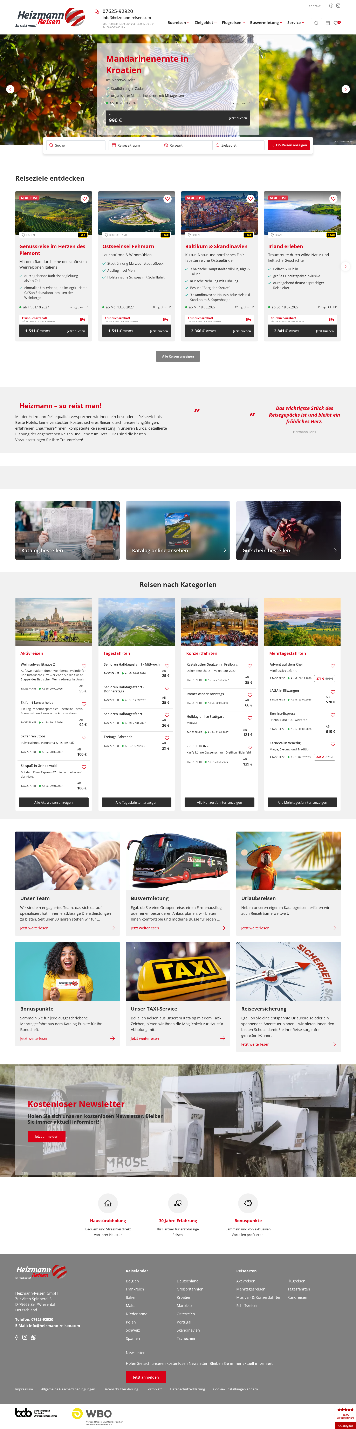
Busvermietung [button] (264, 22)
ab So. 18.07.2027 (285, 307)
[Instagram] (338, 5)
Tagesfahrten (298, 1289)
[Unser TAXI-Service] (178, 971)
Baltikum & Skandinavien (216, 246)
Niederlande (136, 1313)
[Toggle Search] (316, 23)
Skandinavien (188, 1330)
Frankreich (135, 1289)
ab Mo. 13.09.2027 (120, 307)
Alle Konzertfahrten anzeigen (219, 802)
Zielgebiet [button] (204, 22)
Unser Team (35, 898)
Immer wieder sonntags (205, 694)
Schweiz (133, 1330)
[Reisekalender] (327, 23)
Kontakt (314, 6)
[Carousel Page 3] (181, 132)
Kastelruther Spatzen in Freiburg (212, 664)
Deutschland (188, 1281)
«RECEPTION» (197, 746)
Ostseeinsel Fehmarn (128, 246)
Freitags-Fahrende (118, 737)
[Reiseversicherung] (288, 971)
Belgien (132, 1281)
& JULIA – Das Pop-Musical (159, 60)
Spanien (133, 1338)
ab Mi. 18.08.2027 (202, 307)
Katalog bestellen (42, 550)
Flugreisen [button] (231, 22)
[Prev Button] (10, 89)
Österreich (186, 1313)
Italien (131, 1297)
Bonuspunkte (36, 1008)
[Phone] (33, 1337)
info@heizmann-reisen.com (127, 17)
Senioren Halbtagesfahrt (123, 714)
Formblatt (154, 1389)
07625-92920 (118, 11)
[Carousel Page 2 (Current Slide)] (175, 132)
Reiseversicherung (264, 1008)
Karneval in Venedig (285, 743)
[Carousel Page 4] (187, 132)
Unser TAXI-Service (154, 1008)
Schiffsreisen (247, 1305)
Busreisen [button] (176, 22)
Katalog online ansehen (160, 550)
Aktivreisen (245, 1281)
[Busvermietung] (178, 861)
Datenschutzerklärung (120, 1389)
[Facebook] (331, 5)
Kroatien (184, 1297)
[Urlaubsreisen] (288, 861)
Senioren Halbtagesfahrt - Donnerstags (124, 689)
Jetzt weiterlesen (34, 927)
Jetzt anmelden (46, 1136)
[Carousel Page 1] (169, 132)
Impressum (24, 1389)
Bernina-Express (282, 713)
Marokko (184, 1305)
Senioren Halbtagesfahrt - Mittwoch (132, 664)
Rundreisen (297, 1297)
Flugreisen (296, 1281)
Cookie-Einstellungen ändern (235, 1389)
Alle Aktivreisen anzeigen (53, 802)
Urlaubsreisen (258, 898)
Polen (131, 1322)
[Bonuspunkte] (67, 971)
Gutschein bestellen (266, 550)
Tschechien (186, 1338)
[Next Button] (346, 89)
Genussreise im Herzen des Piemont (52, 249)
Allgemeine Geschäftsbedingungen (68, 1389)
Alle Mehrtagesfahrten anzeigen (302, 802)
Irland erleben (285, 246)
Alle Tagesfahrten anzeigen (136, 802)
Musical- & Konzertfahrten (258, 1297)
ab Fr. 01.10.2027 (36, 307)
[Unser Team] (67, 861)
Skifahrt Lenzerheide (37, 702)
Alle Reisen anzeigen (178, 356)
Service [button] (294, 22)
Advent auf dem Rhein (287, 664)
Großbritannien (190, 1289)
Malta (131, 1305)
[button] (289, 145)
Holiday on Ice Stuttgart (205, 716)
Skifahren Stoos (33, 736)
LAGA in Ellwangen (284, 690)
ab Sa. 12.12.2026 (123, 100)
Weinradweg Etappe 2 (38, 664)
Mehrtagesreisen (250, 1289)
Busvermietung (150, 898)
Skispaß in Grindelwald (39, 765)
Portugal (184, 1322)
